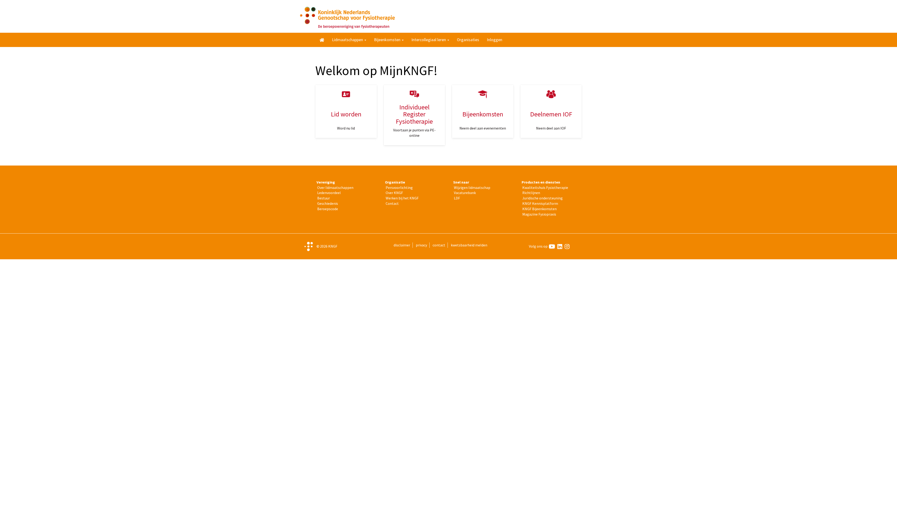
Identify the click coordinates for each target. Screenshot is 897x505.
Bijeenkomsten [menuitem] (387, 39)
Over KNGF (394, 192)
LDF (457, 198)
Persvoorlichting (399, 187)
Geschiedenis (327, 203)
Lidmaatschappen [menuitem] (348, 39)
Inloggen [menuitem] (494, 39)
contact (439, 245)
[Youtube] (552, 246)
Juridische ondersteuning (542, 198)
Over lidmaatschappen (335, 187)
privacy (421, 245)
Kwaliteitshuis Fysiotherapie (545, 187)
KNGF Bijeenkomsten (539, 208)
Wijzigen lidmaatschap (472, 187)
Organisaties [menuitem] (468, 39)
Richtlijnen (531, 192)
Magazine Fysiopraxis (539, 214)
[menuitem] (322, 40)
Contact (392, 203)
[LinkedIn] (559, 246)
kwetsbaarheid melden (469, 245)
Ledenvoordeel (329, 192)
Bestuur (323, 198)
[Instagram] (567, 246)
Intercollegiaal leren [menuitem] (429, 39)
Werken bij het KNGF (402, 198)
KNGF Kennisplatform (540, 203)
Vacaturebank (465, 192)
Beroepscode (327, 208)
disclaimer (402, 245)
